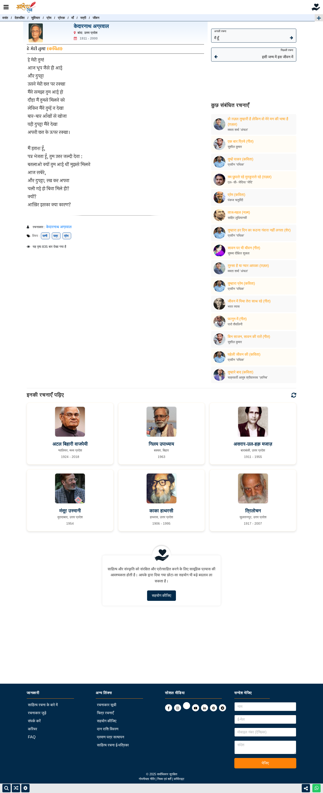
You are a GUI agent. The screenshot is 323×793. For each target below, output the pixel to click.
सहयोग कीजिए (161, 596)
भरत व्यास (234, 306)
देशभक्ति (20, 18)
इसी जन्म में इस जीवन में (277, 54)
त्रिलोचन (253, 510)
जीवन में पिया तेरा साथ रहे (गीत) (249, 301)
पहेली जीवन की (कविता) (244, 354)
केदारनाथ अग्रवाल (91, 26)
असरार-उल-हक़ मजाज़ (253, 444)
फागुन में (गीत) (237, 319)
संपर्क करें (34, 721)
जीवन (96, 18)
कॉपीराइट (179, 779)
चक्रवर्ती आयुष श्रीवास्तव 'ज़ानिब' (248, 377)
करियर (32, 729)
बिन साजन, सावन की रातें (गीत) (249, 337)
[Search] (6, 788)
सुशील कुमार (235, 147)
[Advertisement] (253, 78)
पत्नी (45, 236)
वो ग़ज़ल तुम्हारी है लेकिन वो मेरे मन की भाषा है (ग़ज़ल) (258, 121)
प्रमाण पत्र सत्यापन (110, 737)
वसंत (5, 18)
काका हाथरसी (161, 510)
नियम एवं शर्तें (164, 779)
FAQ (31, 737)
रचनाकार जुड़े (37, 713)
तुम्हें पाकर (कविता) (240, 159)
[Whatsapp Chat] (316, 788)
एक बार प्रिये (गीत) (240, 141)
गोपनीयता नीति (147, 779)
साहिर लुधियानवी (237, 218)
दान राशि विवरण (107, 729)
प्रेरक (61, 18)
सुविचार (35, 18)
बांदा (80, 33)
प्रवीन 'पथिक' (236, 164)
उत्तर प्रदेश (90, 33)
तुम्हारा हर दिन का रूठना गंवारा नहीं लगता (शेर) (259, 230)
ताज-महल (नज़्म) (239, 212)
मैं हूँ (220, 35)
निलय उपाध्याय (161, 444)
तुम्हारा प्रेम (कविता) (241, 283)
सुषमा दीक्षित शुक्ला (238, 253)
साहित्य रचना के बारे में (43, 705)
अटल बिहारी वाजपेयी (70, 444)
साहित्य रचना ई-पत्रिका (113, 745)
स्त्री (83, 18)
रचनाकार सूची (106, 705)
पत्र (56, 236)
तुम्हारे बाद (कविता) (240, 372)
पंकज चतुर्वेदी (235, 200)
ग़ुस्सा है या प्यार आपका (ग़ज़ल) (248, 266)
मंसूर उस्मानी (70, 510)
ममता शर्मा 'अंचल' (238, 130)
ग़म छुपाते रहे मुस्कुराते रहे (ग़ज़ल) (249, 177)
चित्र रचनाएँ (105, 713)
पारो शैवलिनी (235, 324)
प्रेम (49, 18)
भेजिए (265, 763)
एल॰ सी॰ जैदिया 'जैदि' (240, 182)
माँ (72, 18)
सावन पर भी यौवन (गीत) (244, 248)
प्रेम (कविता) (236, 195)
